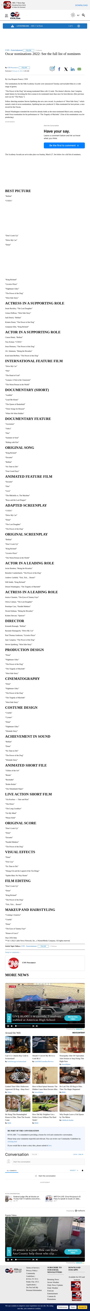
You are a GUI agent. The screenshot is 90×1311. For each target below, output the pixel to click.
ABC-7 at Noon (37, 26)
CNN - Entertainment (29, 946)
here (49, 1146)
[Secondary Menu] (8, 15)
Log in (75, 1154)
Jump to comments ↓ (12, 952)
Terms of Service (32, 1268)
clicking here (12, 1142)
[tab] (11, 1170)
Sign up (81, 1154)
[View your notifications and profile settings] (82, 1170)
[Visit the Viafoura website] (80, 1211)
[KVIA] (17, 15)
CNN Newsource (12, 67)
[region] (45, 1182)
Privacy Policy (31, 1271)
